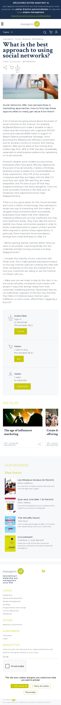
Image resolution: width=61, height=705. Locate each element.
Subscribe (22, 386)
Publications (8, 39)
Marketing (26, 39)
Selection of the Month (12, 625)
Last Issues (7, 635)
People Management (12, 601)
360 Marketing (37, 39)
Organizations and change (14, 607)
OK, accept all (20, 686)
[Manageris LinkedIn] (43, 570)
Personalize (30, 692)
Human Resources (10, 611)
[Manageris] (30, 26)
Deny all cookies (41, 686)
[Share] (5, 67)
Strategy (6, 604)
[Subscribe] (17, 67)
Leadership (7, 595)
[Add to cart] (11, 67)
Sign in (20, 331)
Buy (19, 359)
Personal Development (12, 598)
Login (5, 638)
